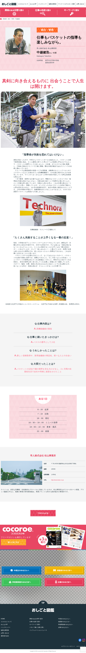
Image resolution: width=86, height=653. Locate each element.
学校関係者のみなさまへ (65, 624)
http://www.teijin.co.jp (57, 480)
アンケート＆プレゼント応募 (66, 4)
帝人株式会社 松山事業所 (43, 455)
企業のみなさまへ (63, 627)
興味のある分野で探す (36, 618)
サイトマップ (81, 646)
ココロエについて (23, 4)
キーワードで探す (34, 624)
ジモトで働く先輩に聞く (36, 627)
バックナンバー (42, 4)
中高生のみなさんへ (64, 618)
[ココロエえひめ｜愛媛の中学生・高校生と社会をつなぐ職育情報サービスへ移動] (1, 19)
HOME (3, 618)
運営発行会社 (5, 636)
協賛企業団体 (52, 4)
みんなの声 (33, 4)
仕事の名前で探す (34, 621)
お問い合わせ (80, 4)
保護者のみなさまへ (64, 621)
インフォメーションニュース (38, 630)
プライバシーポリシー (68, 646)
